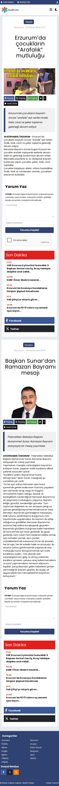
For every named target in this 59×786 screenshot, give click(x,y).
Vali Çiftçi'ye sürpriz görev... (23, 299)
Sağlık (4, 751)
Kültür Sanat (36, 747)
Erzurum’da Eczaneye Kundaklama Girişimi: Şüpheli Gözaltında (27, 290)
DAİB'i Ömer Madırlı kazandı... (24, 279)
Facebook (15, 320)
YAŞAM (28, 21)
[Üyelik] (57, 2)
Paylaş (9, 98)
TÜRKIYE (5, 758)
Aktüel (4, 747)
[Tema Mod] (56, 10)
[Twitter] (9, 772)
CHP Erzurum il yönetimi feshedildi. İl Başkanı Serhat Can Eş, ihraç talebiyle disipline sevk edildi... (29, 268)
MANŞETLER (25, 2)
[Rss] (16, 772)
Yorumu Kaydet (29, 230)
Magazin (34, 751)
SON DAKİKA (8, 2)
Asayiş (33, 744)
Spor (32, 754)
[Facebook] (3, 772)
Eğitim (4, 754)
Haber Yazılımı (52, 783)
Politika (5, 744)
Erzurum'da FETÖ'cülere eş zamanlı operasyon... (27, 309)
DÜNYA (33, 758)
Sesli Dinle (11, 103)
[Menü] (51, 10)
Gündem (29, 344)
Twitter (14, 329)
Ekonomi (34, 740)
